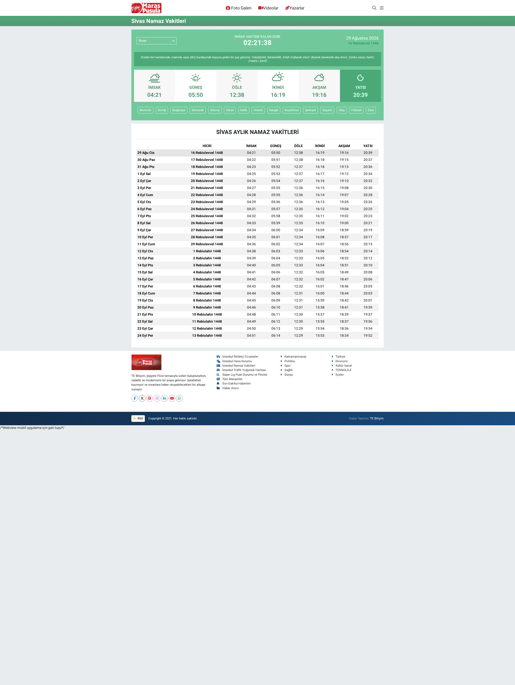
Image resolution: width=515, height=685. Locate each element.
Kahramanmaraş (295, 356)
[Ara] (374, 8)
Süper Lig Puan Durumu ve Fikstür (244, 374)
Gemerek (198, 110)
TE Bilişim (377, 418)
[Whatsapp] (179, 398)
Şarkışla (310, 110)
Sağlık (288, 370)
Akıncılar (145, 110)
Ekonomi (342, 361)
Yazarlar (296, 7)
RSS (140, 418)
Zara (371, 110)
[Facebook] (134, 398)
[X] (142, 398)
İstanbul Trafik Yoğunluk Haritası (244, 370)
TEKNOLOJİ (343, 370)
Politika (289, 361)
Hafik (243, 110)
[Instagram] (157, 398)
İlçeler (340, 374)
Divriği (162, 110)
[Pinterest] (149, 398)
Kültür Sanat (344, 365)
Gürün (230, 110)
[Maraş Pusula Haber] (146, 8)
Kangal (273, 110)
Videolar (270, 7)
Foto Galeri (241, 7)
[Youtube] (172, 398)
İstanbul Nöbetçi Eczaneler (240, 356)
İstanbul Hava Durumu (237, 361)
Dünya (288, 374)
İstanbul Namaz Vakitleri (238, 365)
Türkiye (340, 356)
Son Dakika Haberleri (236, 383)
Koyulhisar (292, 110)
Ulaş (342, 110)
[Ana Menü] (382, 8)
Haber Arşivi (230, 388)
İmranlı (258, 110)
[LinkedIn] (164, 398)
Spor (287, 365)
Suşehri (327, 110)
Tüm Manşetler (232, 379)
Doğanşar (178, 110)
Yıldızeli (356, 110)
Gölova (214, 110)
